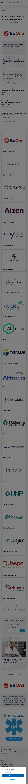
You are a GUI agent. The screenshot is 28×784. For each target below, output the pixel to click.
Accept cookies (13, 775)
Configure (12, 779)
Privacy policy (8, 772)
